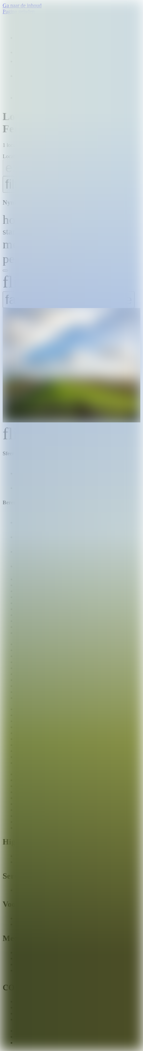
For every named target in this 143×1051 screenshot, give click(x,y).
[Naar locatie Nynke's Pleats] (71, 366)
